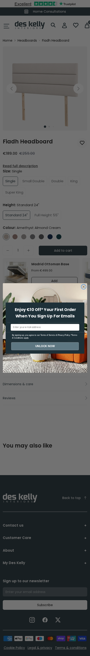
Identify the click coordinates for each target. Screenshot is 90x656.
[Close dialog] (83, 286)
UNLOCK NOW (45, 346)
